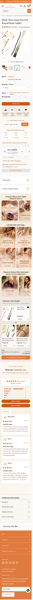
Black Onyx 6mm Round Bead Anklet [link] (8, 339)
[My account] (24, 6)
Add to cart (15, 104)
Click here (18, 160)
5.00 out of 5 (21, 381)
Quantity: (7, 84)
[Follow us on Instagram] (10, 562)
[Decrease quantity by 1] (14, 97)
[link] (9, 313)
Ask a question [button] (15, 405)
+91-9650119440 (15, 1)
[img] (7, 421)
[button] (28, 6)
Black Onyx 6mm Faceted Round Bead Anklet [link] (21, 308)
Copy (22, 151)
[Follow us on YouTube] (17, 562)
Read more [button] (23, 479)
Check (25, 124)
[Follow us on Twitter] (6, 562)
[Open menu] (3, 6)
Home (2, 15)
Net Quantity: (6, 97)
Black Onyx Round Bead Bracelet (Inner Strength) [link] (22, 339)
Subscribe (8, 594)
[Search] (29, 11)
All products (9, 15)
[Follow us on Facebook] (3, 562)
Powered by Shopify (7, 571)
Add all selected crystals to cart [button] (15, 357)
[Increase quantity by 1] (25, 97)
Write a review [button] (16, 401)
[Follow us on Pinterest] (13, 562)
